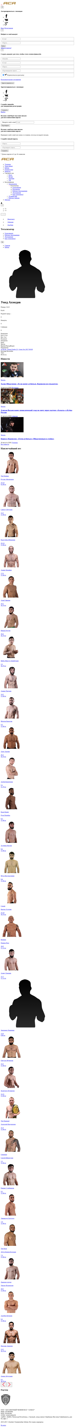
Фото (10, 175)
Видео (11, 177)
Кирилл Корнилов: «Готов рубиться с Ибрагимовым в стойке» (27, 439)
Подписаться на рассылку (15, 75)
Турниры (15, 442)
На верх (3, 1425)
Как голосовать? (17, 194)
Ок (2, 242)
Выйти (3, 112)
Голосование (16, 187)
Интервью (15, 387)
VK (10, 180)
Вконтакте (11, 219)
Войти (3, 46)
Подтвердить (5, 125)
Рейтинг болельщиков (19, 191)
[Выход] (2, 5)
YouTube (11, 178)
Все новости (5, 444)
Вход (2, 28)
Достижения (16, 193)
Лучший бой (13, 196)
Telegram (10, 222)
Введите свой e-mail (9, 122)
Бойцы (7, 247)
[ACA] (9, 5)
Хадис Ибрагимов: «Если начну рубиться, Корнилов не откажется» (29, 384)
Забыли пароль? (6, 48)
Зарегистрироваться (8, 83)
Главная (7, 245)
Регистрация (8, 28)
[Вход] (1, 203)
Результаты (16, 189)
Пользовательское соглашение (11, 79)
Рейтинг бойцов (14, 198)
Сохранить (5, 110)
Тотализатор (13, 184)
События (15, 416)
